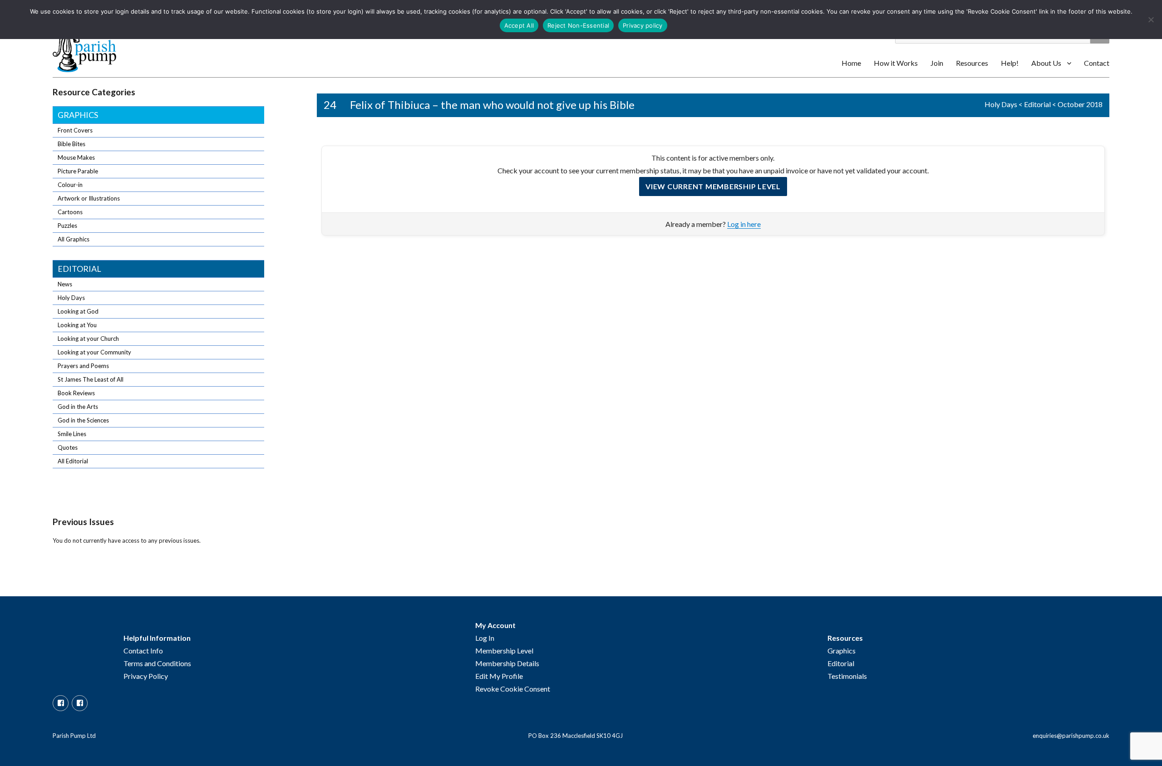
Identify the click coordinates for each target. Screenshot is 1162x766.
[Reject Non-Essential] (1150, 19)
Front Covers (75, 130)
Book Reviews (76, 393)
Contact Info (143, 650)
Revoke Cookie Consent (512, 688)
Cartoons (70, 212)
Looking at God (78, 311)
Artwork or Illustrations (89, 198)
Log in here (744, 224)
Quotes (68, 447)
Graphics (78, 115)
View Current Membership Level (713, 186)
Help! (1010, 63)
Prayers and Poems (83, 365)
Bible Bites (71, 143)
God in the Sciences (83, 420)
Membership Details (507, 663)
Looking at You (77, 325)
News (65, 284)
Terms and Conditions (157, 663)
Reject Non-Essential (578, 25)
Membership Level (504, 650)
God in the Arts (78, 406)
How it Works (896, 63)
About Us (1046, 63)
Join (937, 63)
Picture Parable (78, 171)
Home (851, 63)
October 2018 (1080, 104)
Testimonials (847, 676)
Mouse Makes (76, 157)
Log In (484, 637)
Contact (1096, 63)
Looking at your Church (88, 338)
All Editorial (73, 461)
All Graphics (73, 239)
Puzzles (67, 225)
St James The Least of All (90, 379)
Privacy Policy (145, 676)
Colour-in (70, 184)
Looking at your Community (94, 352)
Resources (972, 63)
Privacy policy (643, 25)
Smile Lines (72, 433)
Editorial (1037, 104)
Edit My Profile (499, 676)
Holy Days (1001, 104)
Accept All (519, 25)
